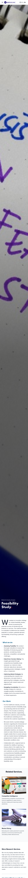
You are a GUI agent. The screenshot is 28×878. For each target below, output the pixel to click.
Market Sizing (6, 828)
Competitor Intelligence (10, 796)
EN (25, 2)
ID (22, 2)
